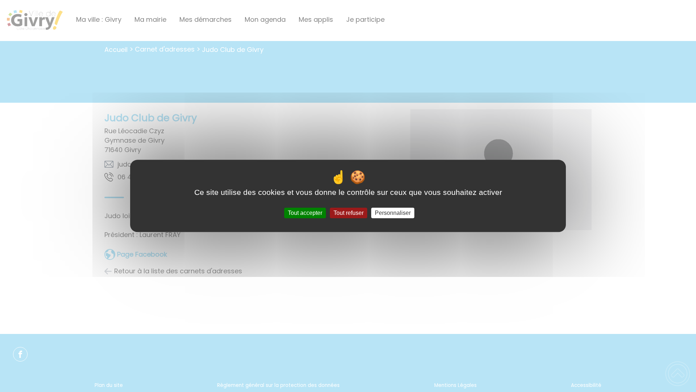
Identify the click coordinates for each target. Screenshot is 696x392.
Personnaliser (393, 213)
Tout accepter (305, 213)
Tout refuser (349, 213)
